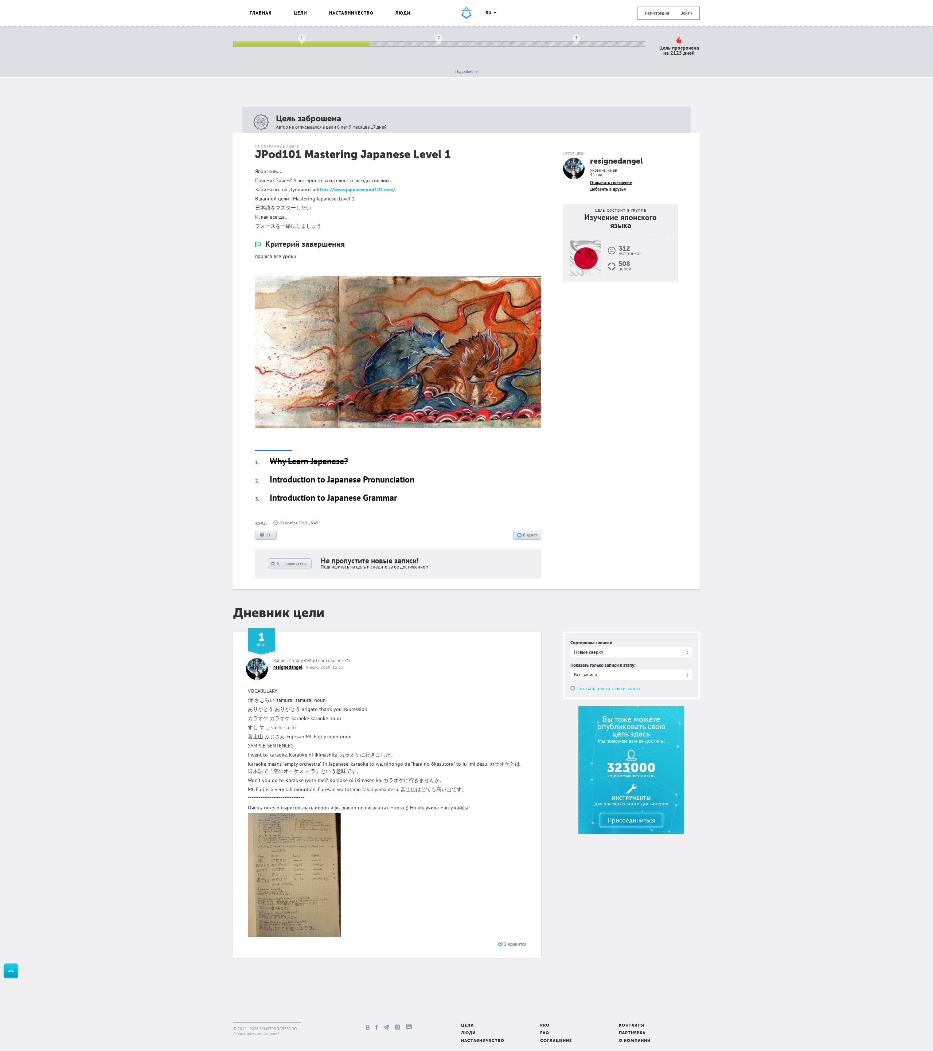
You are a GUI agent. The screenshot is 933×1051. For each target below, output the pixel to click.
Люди (403, 13)
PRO (545, 1025)
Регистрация (657, 13)
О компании (635, 1041)
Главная (261, 13)
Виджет (529, 535)
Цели (300, 13)
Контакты (631, 1025)
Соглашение (556, 1041)
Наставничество (351, 13)
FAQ (544, 1033)
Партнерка (632, 1033)
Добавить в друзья (608, 189)
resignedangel (616, 161)
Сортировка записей (591, 642)
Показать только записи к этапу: (603, 665)
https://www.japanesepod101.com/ (356, 189)
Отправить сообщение (611, 182)
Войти (686, 13)
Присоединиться (631, 820)
